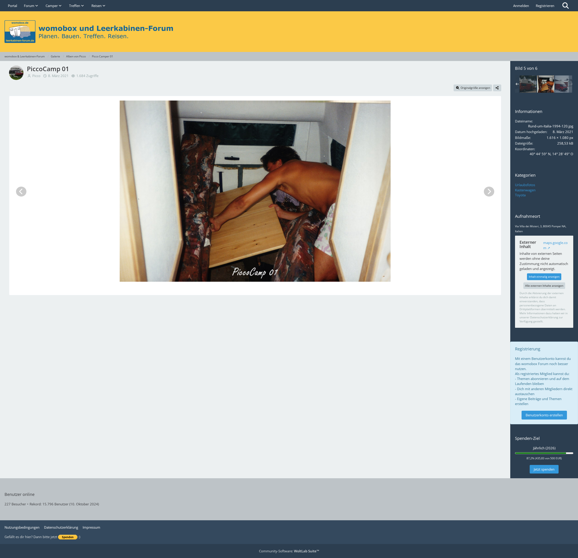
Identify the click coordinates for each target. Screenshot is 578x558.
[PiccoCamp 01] (527, 84)
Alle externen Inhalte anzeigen (544, 286)
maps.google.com (555, 245)
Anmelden (521, 5)
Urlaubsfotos (525, 185)
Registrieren (545, 5)
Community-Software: (289, 551)
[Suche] (565, 5)
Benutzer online (20, 494)
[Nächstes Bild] (489, 192)
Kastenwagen (525, 190)
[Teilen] (497, 87)
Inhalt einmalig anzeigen (544, 277)
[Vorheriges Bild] (21, 192)
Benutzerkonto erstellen (544, 415)
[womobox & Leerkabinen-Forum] (289, 31)
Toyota (520, 195)
